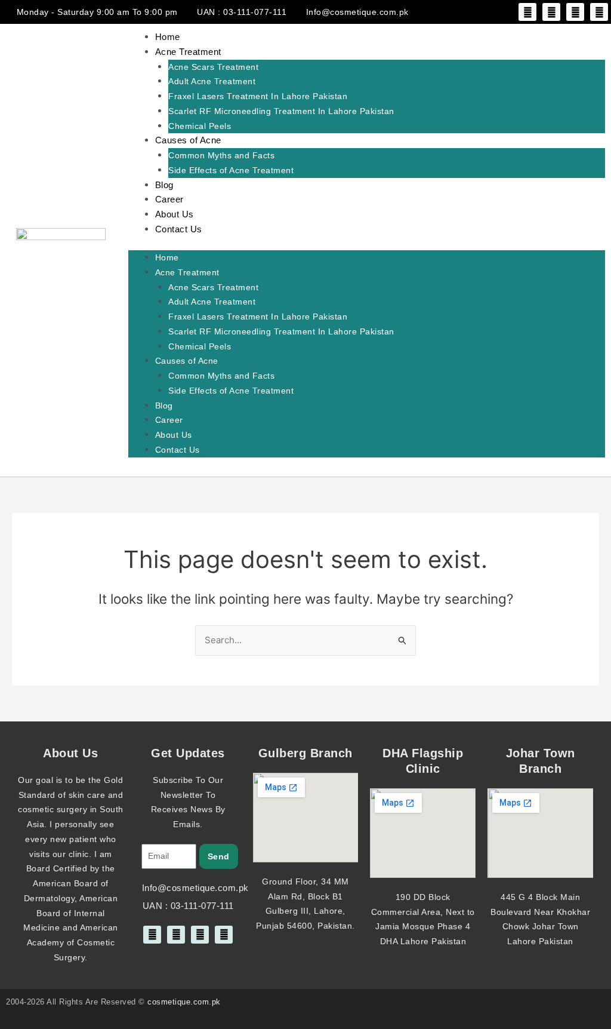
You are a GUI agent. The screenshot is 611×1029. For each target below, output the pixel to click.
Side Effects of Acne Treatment (231, 170)
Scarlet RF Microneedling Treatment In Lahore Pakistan (281, 111)
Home (167, 37)
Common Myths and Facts (221, 155)
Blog (164, 185)
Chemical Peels (199, 126)
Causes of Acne (188, 140)
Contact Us (178, 229)
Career (169, 199)
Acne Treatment (188, 52)
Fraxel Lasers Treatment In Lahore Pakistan (257, 96)
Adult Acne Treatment (211, 81)
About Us (174, 214)
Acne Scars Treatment (213, 67)
